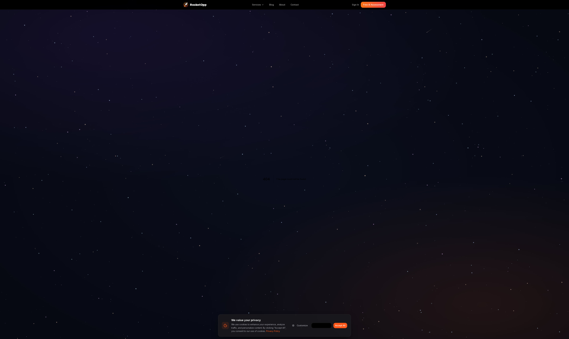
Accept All (340, 325)
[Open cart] (347, 5)
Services (256, 4)
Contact (295, 4)
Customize (302, 325)
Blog (271, 4)
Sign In (355, 4)
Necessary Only (321, 325)
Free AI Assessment (373, 4)
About (282, 4)
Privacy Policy (273, 331)
